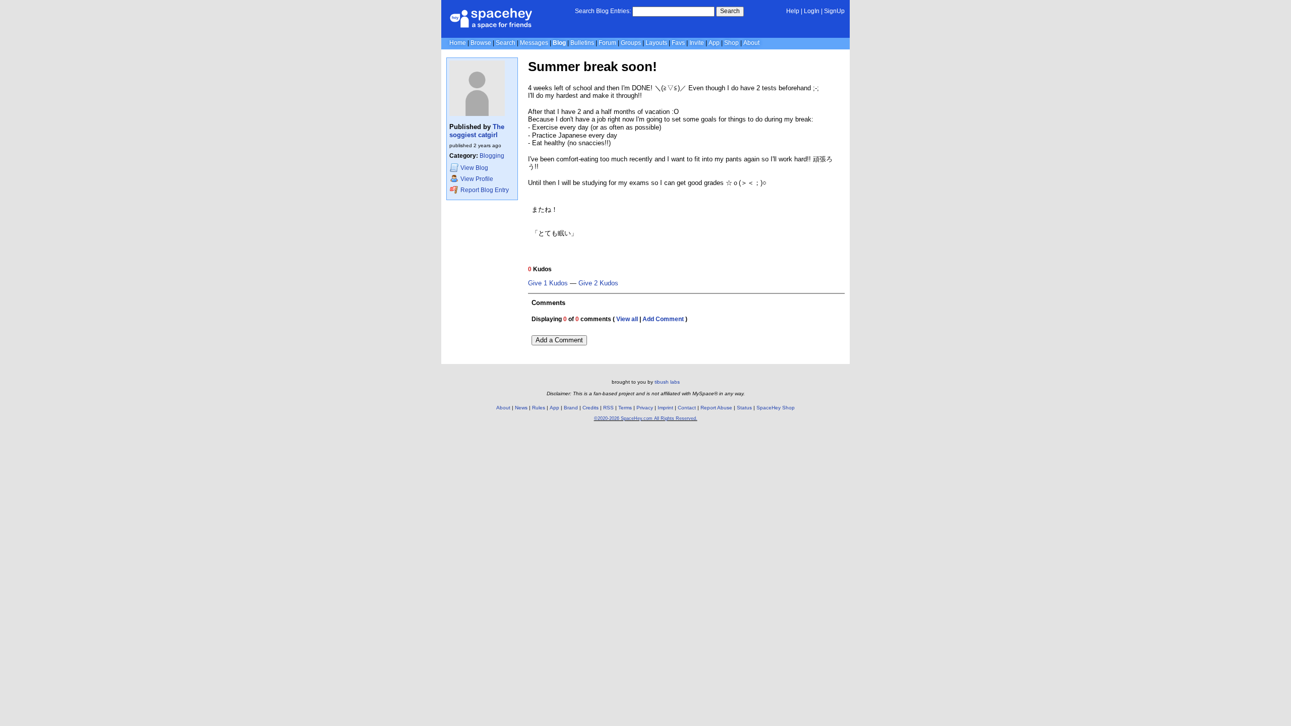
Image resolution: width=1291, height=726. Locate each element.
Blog (559, 42)
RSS (608, 407)
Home (457, 42)
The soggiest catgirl (476, 131)
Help (792, 11)
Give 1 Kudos (548, 283)
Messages (534, 42)
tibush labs (667, 382)
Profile (476, 179)
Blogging (492, 155)
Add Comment (663, 319)
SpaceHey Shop (775, 407)
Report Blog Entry (484, 190)
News (521, 407)
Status (744, 407)
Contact (687, 407)
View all (627, 319)
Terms (625, 407)
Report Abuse (716, 407)
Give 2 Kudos (598, 283)
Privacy (644, 407)
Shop (731, 42)
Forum (607, 42)
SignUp (834, 11)
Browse (481, 42)
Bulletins (582, 42)
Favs (678, 42)
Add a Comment (559, 340)
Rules (538, 407)
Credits (590, 407)
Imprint (665, 407)
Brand (571, 407)
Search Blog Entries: (603, 11)
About (751, 42)
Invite (696, 42)
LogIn (811, 11)
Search (730, 11)
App (714, 42)
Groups (631, 42)
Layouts (656, 42)
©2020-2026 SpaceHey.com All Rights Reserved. (645, 418)
